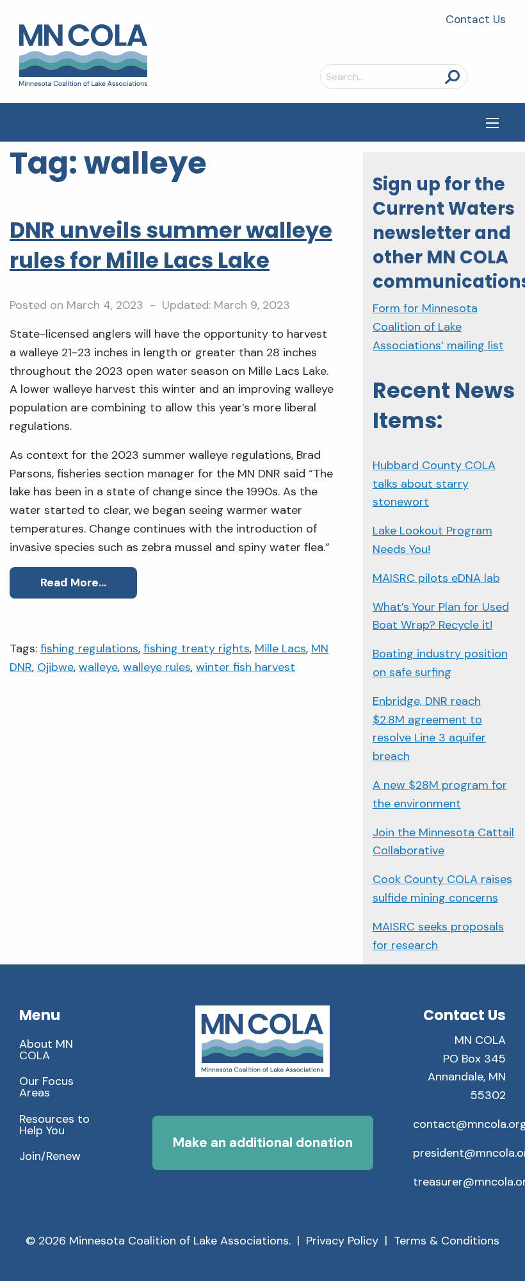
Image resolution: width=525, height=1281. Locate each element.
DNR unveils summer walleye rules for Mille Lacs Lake (171, 245)
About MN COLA (46, 1049)
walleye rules (157, 667)
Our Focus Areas (46, 1086)
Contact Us (476, 19)
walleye (98, 667)
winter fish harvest (245, 667)
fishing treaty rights (196, 648)
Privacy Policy (342, 1240)
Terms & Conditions (446, 1240)
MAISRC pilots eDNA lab (436, 578)
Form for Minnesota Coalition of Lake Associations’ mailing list (438, 327)
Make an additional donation (263, 1142)
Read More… (73, 582)
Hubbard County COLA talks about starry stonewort (434, 484)
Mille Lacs (280, 648)
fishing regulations (89, 648)
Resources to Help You (54, 1124)
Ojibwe (55, 667)
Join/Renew (50, 1156)
